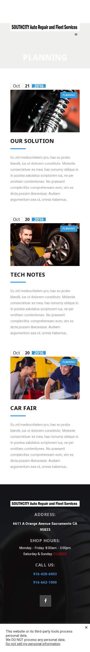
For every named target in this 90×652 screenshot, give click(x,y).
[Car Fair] (45, 378)
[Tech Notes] (45, 244)
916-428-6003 (45, 574)
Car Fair (23, 408)
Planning (69, 95)
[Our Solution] (45, 111)
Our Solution (32, 141)
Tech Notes (27, 274)
